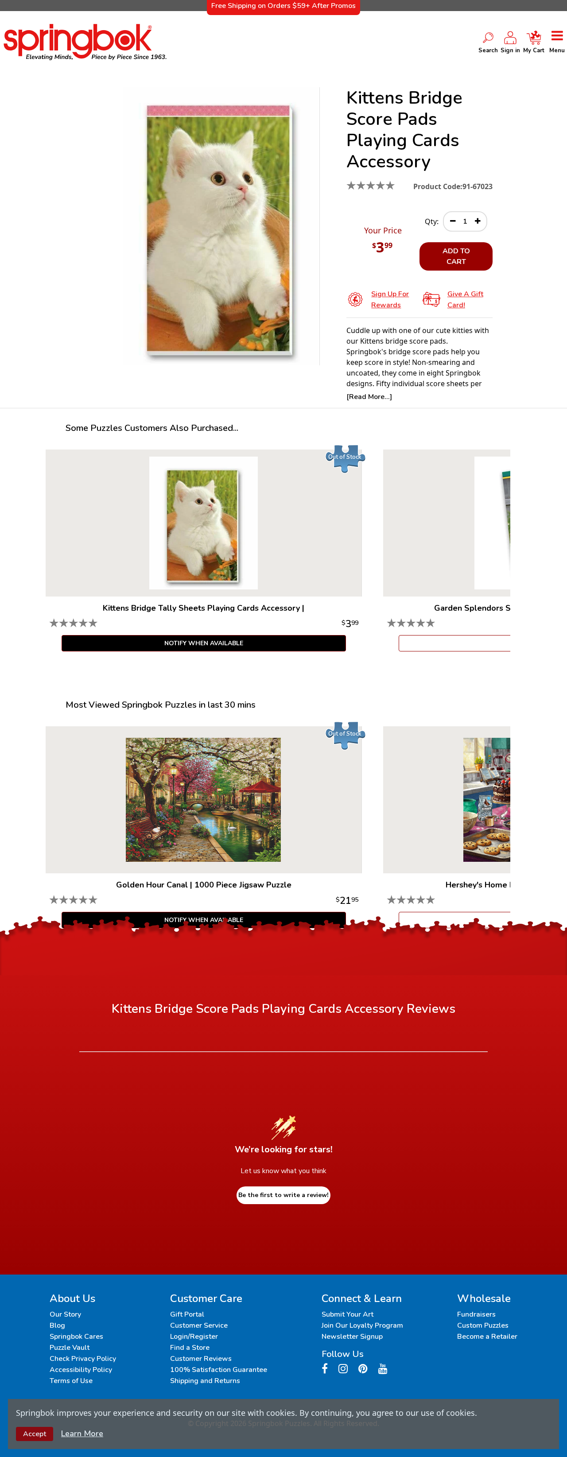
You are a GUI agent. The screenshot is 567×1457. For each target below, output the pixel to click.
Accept (34, 1434)
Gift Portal (187, 1314)
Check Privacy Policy (83, 1359)
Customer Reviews (201, 1359)
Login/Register (194, 1336)
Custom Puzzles (483, 1325)
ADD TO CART (456, 256)
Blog (57, 1325)
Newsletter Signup (352, 1336)
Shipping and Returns (205, 1381)
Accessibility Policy (81, 1370)
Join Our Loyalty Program (362, 1325)
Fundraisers (476, 1314)
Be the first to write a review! (283, 1195)
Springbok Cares (76, 1336)
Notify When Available (203, 643)
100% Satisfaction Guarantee (218, 1370)
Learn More (82, 1433)
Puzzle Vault (69, 1347)
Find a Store (190, 1347)
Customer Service (199, 1325)
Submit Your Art (347, 1314)
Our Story (65, 1314)
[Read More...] (369, 397)
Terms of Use (71, 1381)
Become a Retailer (487, 1336)
